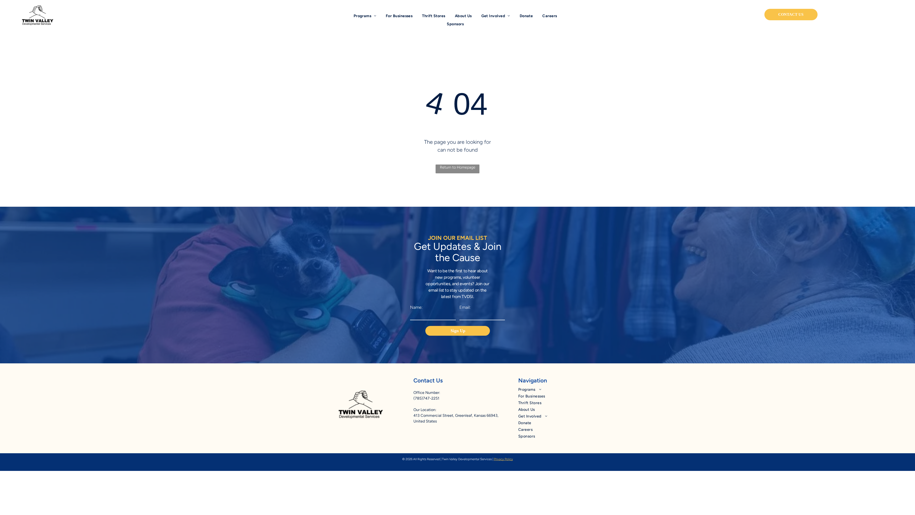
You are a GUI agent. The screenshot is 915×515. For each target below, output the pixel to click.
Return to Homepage (457, 167)
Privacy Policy (503, 459)
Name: (416, 307)
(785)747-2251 (426, 398)
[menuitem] (365, 16)
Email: (465, 307)
